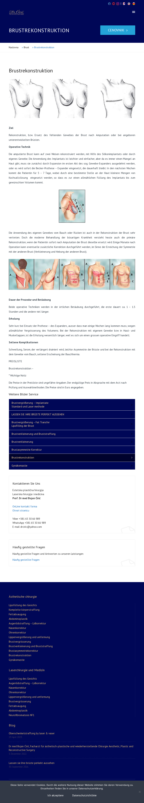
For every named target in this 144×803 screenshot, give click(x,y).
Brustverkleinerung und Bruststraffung (33, 434)
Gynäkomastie (19, 465)
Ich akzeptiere (55, 795)
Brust (26, 47)
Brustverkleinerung (22, 441)
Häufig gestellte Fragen (26, 559)
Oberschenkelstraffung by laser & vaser (32, 733)
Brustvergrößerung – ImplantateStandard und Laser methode (30, 404)
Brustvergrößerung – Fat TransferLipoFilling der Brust (31, 424)
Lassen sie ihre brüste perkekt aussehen (31, 763)
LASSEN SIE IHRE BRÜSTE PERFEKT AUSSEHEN (38, 414)
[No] (139, 792)
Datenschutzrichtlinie (84, 795)
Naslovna (13, 47)
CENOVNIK (116, 30)
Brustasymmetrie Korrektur (27, 449)
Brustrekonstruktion (23, 457)
